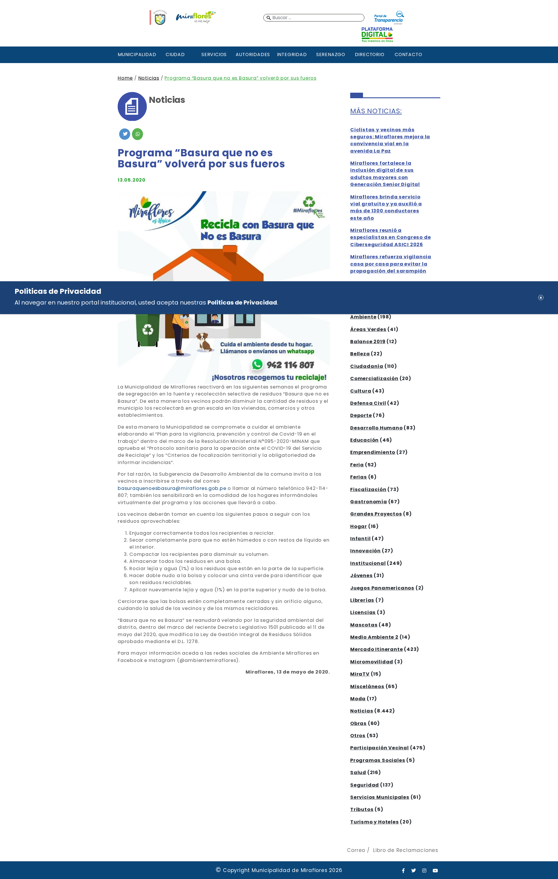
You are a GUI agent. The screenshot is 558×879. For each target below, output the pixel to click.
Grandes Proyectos (376, 514)
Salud (358, 772)
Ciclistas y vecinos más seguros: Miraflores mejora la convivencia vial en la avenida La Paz (390, 140)
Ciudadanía (366, 366)
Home (125, 78)
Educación (364, 440)
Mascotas (364, 625)
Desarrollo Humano (376, 428)
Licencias (363, 612)
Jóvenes (361, 575)
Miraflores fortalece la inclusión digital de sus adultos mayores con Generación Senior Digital (385, 174)
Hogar (358, 526)
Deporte (361, 415)
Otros (358, 735)
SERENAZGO (330, 54)
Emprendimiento (372, 452)
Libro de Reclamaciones (405, 850)
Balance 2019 (368, 341)
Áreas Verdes (368, 329)
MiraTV (360, 674)
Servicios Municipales (379, 797)
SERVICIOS (214, 54)
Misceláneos (367, 686)
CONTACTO (408, 54)
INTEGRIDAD (292, 54)
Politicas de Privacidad (242, 302)
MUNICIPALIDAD (136, 54)
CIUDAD (175, 54)
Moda (358, 698)
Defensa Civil (368, 403)
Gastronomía (368, 501)
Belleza (360, 353)
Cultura (360, 391)
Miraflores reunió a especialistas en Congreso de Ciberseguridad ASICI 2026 (390, 237)
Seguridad (364, 785)
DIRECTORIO (369, 54)
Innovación (365, 550)
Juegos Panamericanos (382, 588)
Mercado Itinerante (376, 649)
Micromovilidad (371, 661)
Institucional (368, 563)
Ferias (358, 477)
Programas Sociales (377, 760)
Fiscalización (368, 489)
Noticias (148, 78)
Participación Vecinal (379, 747)
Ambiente (363, 317)
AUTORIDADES (253, 54)
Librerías (362, 600)
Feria (357, 464)
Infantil (360, 538)
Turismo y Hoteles (374, 822)
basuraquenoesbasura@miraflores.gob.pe (172, 488)
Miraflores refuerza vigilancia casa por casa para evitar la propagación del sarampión (390, 263)
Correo (356, 850)
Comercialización (374, 378)
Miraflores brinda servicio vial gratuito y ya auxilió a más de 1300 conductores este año (386, 207)
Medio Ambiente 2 (374, 637)
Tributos (361, 809)
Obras (358, 723)
